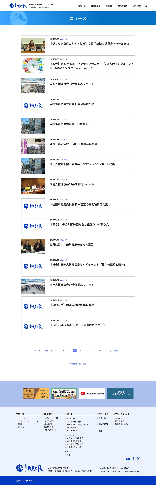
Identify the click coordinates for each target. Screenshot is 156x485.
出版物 (21, 427)
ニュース (21, 418)
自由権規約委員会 (74, 441)
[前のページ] (52, 349)
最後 (115, 350)
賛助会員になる (121, 424)
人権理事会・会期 (74, 421)
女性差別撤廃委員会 (75, 444)
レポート (70, 454)
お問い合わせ (117, 471)
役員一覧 (102, 418)
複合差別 (48, 424)
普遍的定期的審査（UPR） (78, 424)
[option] (36, 393)
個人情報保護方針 (133, 471)
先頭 (46, 350)
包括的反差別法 (50, 430)
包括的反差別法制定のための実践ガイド (116, 468)
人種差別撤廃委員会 (75, 438)
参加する (118, 418)
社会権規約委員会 (74, 447)
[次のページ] (109, 349)
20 (100, 350)
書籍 (100, 430)
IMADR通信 (103, 424)
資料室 (69, 413)
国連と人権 (48, 427)
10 (63, 350)
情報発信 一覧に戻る (78, 363)
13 (81, 350)
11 (69, 350)
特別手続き (71, 427)
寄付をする (119, 421)
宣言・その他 (72, 430)
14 (87, 350)
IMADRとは (103, 413)
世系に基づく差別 (51, 418)
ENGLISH (105, 471)
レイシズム (48, 421)
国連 (20, 424)
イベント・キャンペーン (28, 421)
